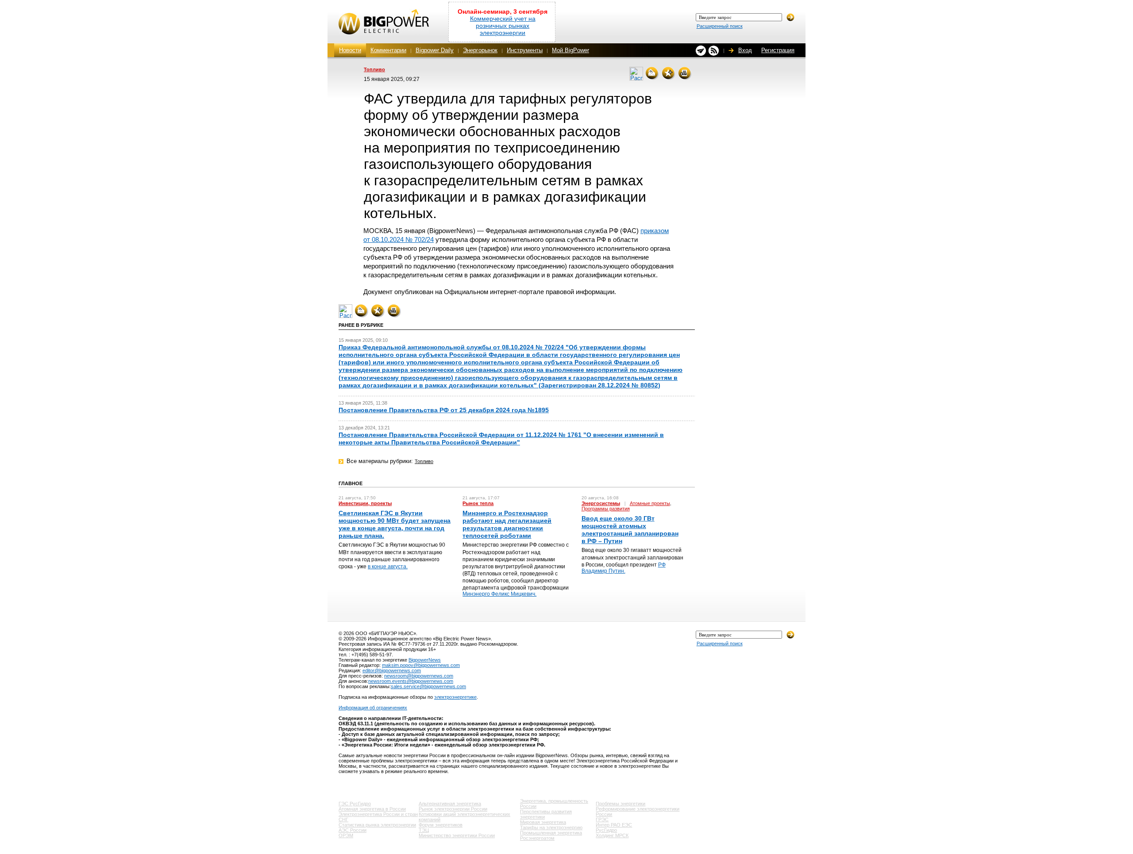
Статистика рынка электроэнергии (377, 824)
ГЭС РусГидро (355, 803)
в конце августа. (388, 566)
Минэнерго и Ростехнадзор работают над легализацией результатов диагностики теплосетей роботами (506, 524)
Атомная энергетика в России (372, 809)
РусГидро (606, 830)
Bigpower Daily (435, 50)
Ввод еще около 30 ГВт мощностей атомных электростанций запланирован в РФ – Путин (630, 530)
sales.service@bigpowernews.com (428, 686)
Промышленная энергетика (551, 832)
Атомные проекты (650, 503)
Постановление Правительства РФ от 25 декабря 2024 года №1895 (444, 410)
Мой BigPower (570, 50)
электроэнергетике (455, 697)
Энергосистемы (601, 503)
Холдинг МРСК (612, 835)
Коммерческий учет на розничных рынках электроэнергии (503, 25)
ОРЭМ (346, 835)
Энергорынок (480, 50)
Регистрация (777, 50)
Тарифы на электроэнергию (551, 827)
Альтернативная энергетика (450, 803)
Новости (350, 50)
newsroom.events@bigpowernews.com (410, 681)
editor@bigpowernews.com (391, 670)
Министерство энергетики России (457, 835)
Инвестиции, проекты (365, 503)
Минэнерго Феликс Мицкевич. (499, 594)
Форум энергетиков (440, 824)
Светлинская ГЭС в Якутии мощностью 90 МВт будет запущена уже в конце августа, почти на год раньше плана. (395, 524)
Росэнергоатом (537, 838)
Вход (745, 50)
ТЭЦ (424, 830)
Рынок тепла (477, 503)
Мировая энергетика (543, 822)
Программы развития (606, 508)
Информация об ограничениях (373, 707)
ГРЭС (602, 819)
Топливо (374, 69)
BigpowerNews (424, 660)
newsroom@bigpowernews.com (418, 675)
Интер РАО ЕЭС (614, 824)
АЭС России (352, 830)
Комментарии (388, 50)
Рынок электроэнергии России (453, 809)
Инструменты (525, 50)
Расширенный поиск (720, 26)
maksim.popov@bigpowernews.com (421, 665)
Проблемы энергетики (620, 803)
